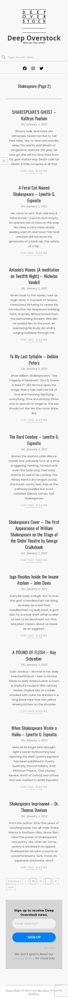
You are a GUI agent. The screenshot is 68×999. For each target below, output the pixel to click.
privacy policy (23, 958)
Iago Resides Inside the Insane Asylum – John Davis (34, 579)
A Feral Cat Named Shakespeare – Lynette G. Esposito (34, 193)
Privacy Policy (13, 990)
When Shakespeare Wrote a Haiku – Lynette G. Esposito (34, 731)
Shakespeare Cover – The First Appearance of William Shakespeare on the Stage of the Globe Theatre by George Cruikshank (34, 534)
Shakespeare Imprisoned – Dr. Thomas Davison (34, 806)
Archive (50, 948)
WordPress (33, 993)
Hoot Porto (43, 990)
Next (11, 887)
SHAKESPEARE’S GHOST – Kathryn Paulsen (34, 115)
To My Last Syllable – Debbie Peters (34, 359)
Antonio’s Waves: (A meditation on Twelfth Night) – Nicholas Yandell (34, 275)
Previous (13, 881)
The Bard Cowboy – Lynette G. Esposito (34, 439)
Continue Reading (34, 171)
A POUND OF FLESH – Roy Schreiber (34, 655)
